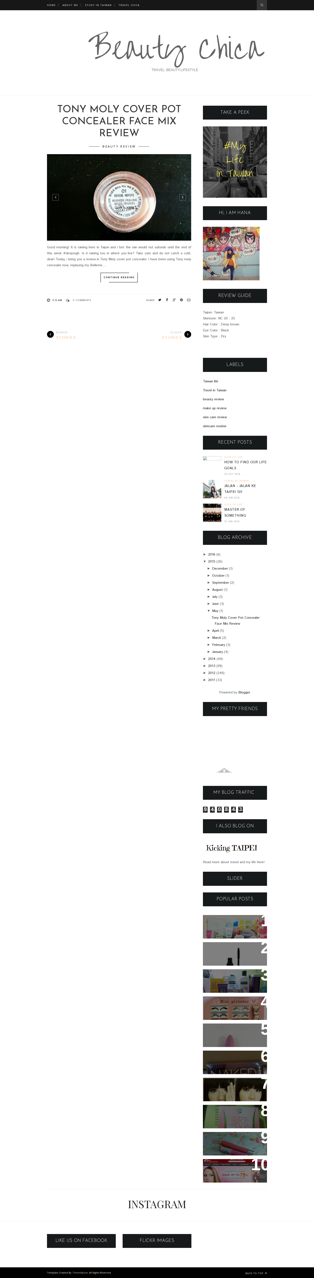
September (220, 582)
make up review (214, 408)
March (216, 637)
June (215, 603)
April (215, 630)
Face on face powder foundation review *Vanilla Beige (232, 1116)
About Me (70, 5)
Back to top (254, 1273)
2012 (211, 673)
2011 (211, 680)
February (218, 644)
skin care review (215, 417)
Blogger (244, 692)
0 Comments (82, 300)
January (217, 651)
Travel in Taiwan (214, 390)
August (217, 589)
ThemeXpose (80, 1272)
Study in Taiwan (98, 5)
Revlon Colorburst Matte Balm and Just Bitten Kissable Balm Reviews (230, 1143)
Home (51, 5)
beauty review (119, 146)
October (218, 575)
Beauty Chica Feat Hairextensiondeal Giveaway (233, 1168)
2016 (211, 554)
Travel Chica (129, 5)
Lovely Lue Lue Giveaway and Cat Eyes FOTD (231, 1059)
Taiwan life (210, 381)
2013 (211, 666)
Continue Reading (119, 277)
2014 (212, 659)
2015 (211, 561)
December (220, 568)
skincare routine (214, 426)
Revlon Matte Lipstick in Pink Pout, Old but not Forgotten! (235, 1032)
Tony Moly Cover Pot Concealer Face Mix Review (119, 122)
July (214, 596)
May (215, 610)
